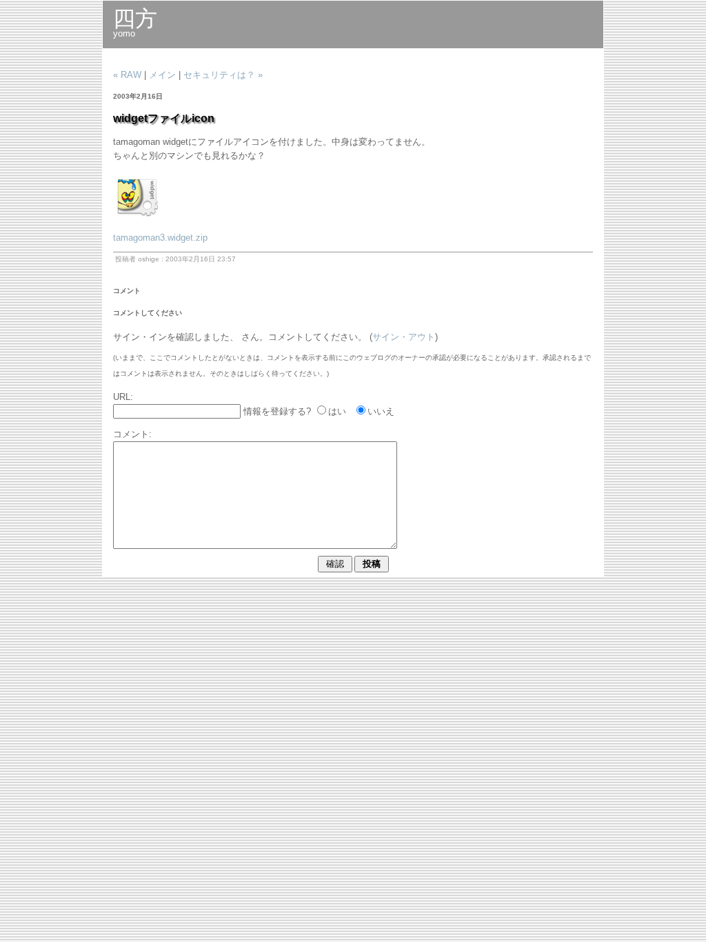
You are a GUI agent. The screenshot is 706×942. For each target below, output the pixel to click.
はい (337, 411)
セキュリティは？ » (223, 75)
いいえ (380, 411)
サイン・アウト (403, 337)
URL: (123, 397)
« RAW (127, 75)
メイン (162, 75)
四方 (135, 18)
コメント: (132, 434)
